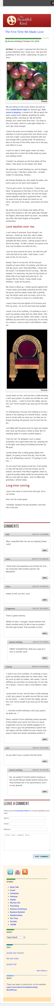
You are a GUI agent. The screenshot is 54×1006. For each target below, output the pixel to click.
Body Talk (14, 887)
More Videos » (42, 971)
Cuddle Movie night (18, 109)
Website (7, 829)
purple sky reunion (15, 953)
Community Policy (22, 811)
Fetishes (14, 896)
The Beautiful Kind (21, 20)
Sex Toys (14, 918)
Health (13, 899)
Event (12, 890)
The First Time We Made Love (24, 32)
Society (13, 921)
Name (6, 818)
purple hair (12, 964)
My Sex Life (15, 902)
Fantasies (14, 893)
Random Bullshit (17, 912)
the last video (13, 958)
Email (6, 824)
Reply (45, 550)
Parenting (14, 906)
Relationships (16, 915)
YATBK (13, 924)
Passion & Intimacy (18, 909)
